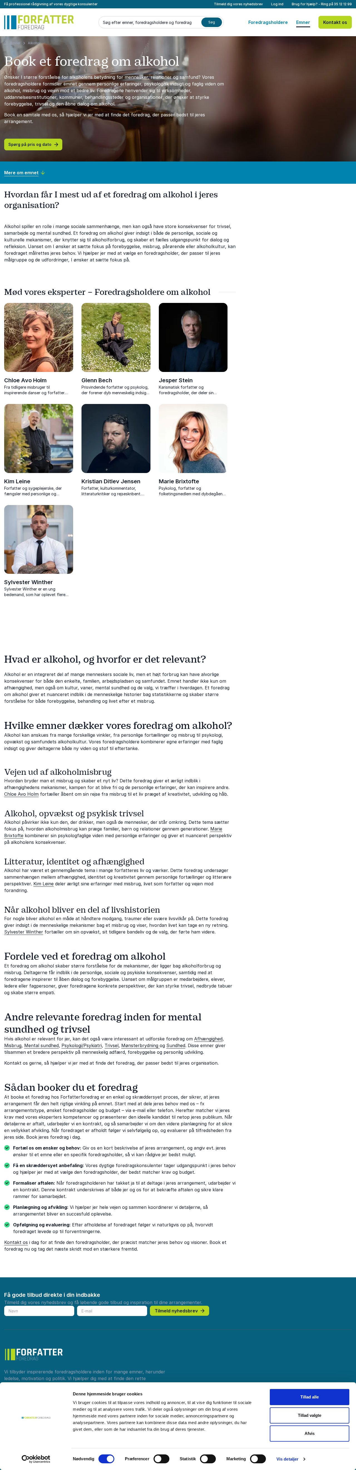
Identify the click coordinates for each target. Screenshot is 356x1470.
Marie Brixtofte (179, 481)
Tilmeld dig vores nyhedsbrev (238, 4)
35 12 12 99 (343, 4)
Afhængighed (208, 1039)
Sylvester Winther (28, 582)
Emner (303, 22)
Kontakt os (335, 22)
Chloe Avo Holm (25, 380)
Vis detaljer (287, 1459)
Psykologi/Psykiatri (81, 1045)
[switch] (161, 1458)
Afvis (310, 1433)
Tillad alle (309, 1397)
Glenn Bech (96, 380)
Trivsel (111, 1045)
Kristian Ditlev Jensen (110, 481)
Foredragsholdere (268, 22)
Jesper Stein (176, 380)
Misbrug (12, 1045)
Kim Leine (17, 481)
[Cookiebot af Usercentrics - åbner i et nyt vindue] (36, 1459)
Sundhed (175, 1045)
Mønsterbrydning (140, 1045)
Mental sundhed (41, 1045)
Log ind (277, 4)
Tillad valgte (309, 1415)
